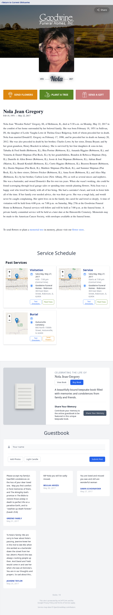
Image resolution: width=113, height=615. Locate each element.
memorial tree (37, 229)
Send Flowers (48, 338)
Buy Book (77, 382)
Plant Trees (48, 302)
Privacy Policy (49, 603)
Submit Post (97, 459)
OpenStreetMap (59, 607)
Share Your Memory (95, 413)
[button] (16, 276)
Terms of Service (64, 603)
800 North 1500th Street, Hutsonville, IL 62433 (44, 330)
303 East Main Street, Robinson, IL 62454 (44, 294)
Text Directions (36, 302)
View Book (61, 382)
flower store (78, 229)
